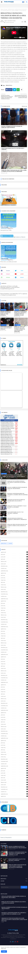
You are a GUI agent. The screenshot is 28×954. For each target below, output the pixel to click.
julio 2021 (14, 687)
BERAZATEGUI (11, 9)
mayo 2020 (14, 719)
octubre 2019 (14, 735)
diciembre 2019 (14, 731)
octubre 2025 (14, 568)
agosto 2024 (14, 601)
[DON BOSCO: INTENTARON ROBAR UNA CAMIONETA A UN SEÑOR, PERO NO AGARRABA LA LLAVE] (3, 495)
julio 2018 (14, 770)
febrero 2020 (14, 726)
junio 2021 (14, 689)
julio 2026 (14, 554)
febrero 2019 (14, 754)
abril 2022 (14, 666)
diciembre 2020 (14, 703)
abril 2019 (14, 749)
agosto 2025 (14, 573)
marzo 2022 (14, 668)
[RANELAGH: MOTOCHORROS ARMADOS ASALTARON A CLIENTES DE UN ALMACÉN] (3, 483)
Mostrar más (24, 106)
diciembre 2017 (14, 787)
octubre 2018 (14, 763)
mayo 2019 (14, 747)
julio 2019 (14, 742)
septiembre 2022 (14, 654)
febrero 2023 (14, 642)
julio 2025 (14, 575)
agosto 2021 (14, 684)
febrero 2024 (14, 614)
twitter (22, 270)
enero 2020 (14, 728)
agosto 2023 (14, 628)
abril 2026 (14, 559)
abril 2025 (14, 582)
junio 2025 (14, 577)
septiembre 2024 (14, 598)
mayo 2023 (14, 635)
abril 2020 (14, 721)
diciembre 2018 (14, 759)
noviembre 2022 (14, 649)
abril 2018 (14, 777)
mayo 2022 (14, 663)
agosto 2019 (14, 740)
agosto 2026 (14, 552)
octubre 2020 (14, 707)
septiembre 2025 (14, 570)
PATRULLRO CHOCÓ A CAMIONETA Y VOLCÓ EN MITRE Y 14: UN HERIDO (16, 506)
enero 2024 (14, 617)
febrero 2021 (14, 698)
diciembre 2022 (14, 647)
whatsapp (8, 277)
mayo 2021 (14, 691)
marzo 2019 (14, 752)
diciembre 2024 (14, 591)
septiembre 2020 (14, 710)
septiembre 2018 (14, 766)
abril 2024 (14, 610)
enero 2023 (14, 645)
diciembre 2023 (14, 619)
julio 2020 (14, 714)
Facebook (10, 89)
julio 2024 (14, 603)
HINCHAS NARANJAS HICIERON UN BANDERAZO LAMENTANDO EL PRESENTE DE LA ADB (17, 519)
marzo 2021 (14, 696)
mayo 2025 (14, 580)
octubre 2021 (14, 680)
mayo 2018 (14, 775)
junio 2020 (14, 717)
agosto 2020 (14, 712)
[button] (26, 2)
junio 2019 (14, 745)
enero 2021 (14, 701)
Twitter (14, 89)
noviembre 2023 (14, 621)
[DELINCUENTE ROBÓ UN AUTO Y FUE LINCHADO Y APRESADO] (3, 513)
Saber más (3, 948)
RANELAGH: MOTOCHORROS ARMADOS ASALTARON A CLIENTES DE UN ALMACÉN (16, 482)
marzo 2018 (14, 780)
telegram (22, 277)
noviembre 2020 (14, 705)
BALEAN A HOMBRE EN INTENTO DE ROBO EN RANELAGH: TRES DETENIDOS (11, 127)
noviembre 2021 (14, 677)
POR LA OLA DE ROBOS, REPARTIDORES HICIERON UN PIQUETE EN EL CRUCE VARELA (13, 897)
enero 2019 (14, 756)
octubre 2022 (14, 652)
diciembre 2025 (14, 566)
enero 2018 (14, 784)
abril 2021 (14, 694)
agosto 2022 (14, 656)
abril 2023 (14, 638)
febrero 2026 (14, 561)
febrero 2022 (14, 670)
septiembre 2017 (14, 794)
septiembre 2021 (14, 682)
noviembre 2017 (14, 789)
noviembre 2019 (14, 733)
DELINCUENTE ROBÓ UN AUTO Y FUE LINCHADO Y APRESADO (12, 149)
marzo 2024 (14, 612)
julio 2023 (14, 631)
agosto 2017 (14, 796)
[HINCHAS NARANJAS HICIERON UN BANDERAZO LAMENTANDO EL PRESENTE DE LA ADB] (3, 520)
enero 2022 (14, 673)
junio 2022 (14, 661)
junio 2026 (14, 556)
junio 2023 (14, 633)
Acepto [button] (4, 951)
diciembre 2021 (14, 675)
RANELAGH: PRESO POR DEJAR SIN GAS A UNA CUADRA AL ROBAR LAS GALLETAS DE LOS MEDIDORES (14, 171)
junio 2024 (14, 605)
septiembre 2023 (14, 626)
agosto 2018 (14, 768)
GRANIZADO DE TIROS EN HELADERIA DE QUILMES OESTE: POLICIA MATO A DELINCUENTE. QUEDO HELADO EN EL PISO (16, 501)
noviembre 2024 (14, 594)
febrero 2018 (14, 782)
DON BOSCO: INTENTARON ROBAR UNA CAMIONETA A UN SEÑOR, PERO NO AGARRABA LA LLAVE (20, 313)
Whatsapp (18, 89)
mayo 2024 (14, 607)
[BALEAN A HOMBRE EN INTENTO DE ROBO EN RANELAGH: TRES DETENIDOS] (3, 489)
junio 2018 (14, 773)
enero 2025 (14, 589)
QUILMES (10, 543)
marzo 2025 (14, 584)
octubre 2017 (14, 791)
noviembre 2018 (14, 761)
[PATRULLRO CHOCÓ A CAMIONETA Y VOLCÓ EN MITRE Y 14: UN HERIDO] (3, 507)
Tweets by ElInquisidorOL (6, 837)
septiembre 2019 (14, 738)
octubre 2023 (14, 624)
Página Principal (4, 9)
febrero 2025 (14, 587)
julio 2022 (14, 659)
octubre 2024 (14, 596)
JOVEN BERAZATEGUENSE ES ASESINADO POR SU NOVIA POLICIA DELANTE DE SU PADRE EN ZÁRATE (17, 532)
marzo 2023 (14, 640)
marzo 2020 (14, 724)
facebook (8, 270)
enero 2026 (14, 563)
